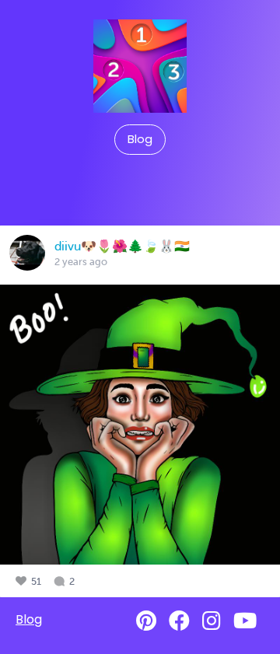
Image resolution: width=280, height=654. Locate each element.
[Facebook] (179, 621)
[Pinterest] (146, 621)
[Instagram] (211, 621)
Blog (140, 139)
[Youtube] (245, 621)
